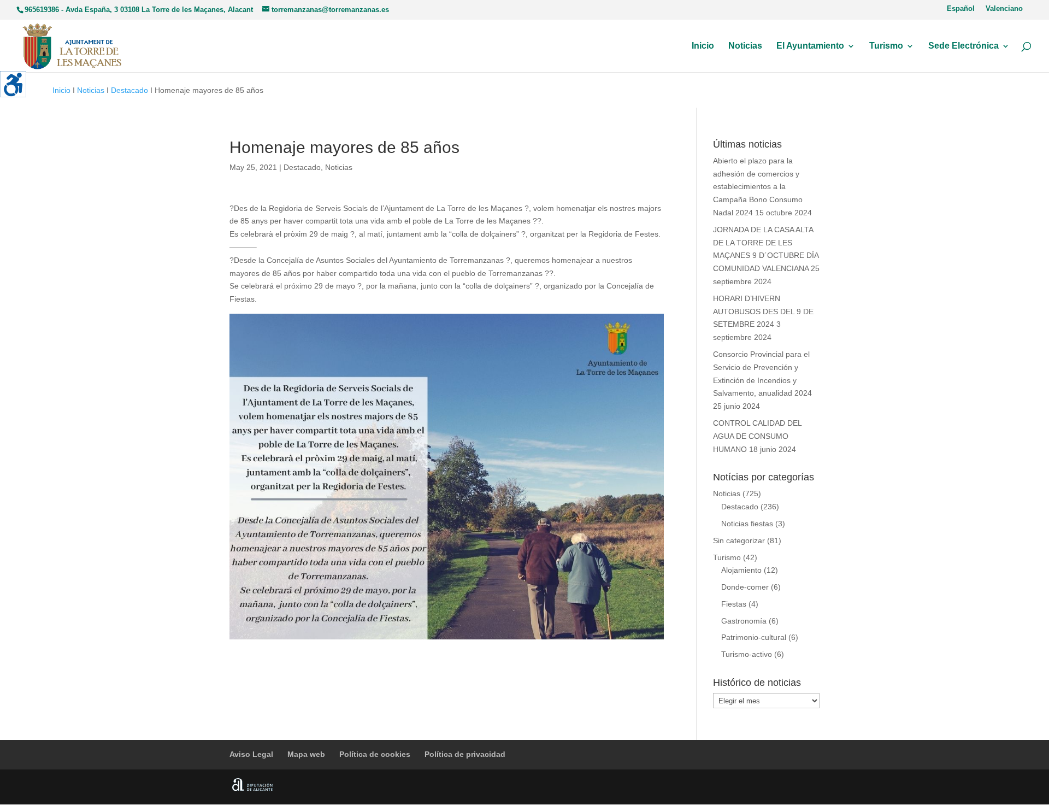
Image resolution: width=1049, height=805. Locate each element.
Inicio (703, 46)
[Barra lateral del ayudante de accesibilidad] (13, 84)
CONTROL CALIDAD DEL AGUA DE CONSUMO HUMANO (757, 436)
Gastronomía (744, 620)
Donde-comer (745, 587)
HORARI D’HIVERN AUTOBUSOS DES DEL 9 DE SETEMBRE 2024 (763, 311)
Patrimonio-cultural (753, 637)
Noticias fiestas (747, 523)
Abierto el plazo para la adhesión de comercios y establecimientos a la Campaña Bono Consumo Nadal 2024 (758, 186)
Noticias (745, 46)
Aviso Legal (251, 754)
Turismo (886, 46)
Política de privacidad (465, 754)
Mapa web (306, 754)
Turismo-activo (746, 654)
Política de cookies (374, 754)
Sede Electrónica (963, 46)
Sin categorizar (739, 540)
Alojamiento (741, 570)
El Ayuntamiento (810, 46)
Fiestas (733, 604)
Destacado (129, 90)
